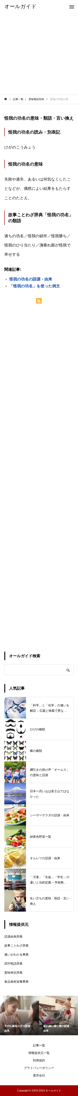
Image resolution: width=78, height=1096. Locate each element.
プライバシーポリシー (39, 1068)
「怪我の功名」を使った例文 (34, 286)
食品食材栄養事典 (16, 981)
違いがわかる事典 (16, 954)
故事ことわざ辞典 (16, 945)
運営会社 (39, 1075)
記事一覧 (39, 1045)
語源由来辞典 (13, 936)
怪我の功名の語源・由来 (30, 279)
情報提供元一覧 (39, 1053)
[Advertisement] (39, 53)
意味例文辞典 (13, 972)
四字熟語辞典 (13, 963)
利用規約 (39, 1060)
